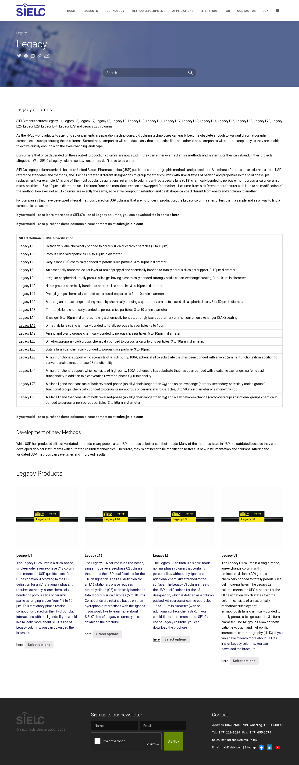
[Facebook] (261, 747)
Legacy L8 (103, 121)
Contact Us (246, 11)
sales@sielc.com (129, 224)
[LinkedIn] (269, 747)
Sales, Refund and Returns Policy (234, 740)
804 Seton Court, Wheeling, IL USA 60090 (254, 725)
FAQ (227, 11)
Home (71, 11)
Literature (208, 11)
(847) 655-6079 (260, 732)
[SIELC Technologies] (30, 10)
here (175, 215)
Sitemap (250, 747)
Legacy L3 (71, 121)
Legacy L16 (226, 121)
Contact (220, 715)
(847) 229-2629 (228, 732)
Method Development (148, 11)
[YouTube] (278, 747)
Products (90, 11)
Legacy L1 (54, 121)
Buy (265, 11)
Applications (182, 11)
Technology (115, 11)
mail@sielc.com (231, 747)
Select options (39, 645)
